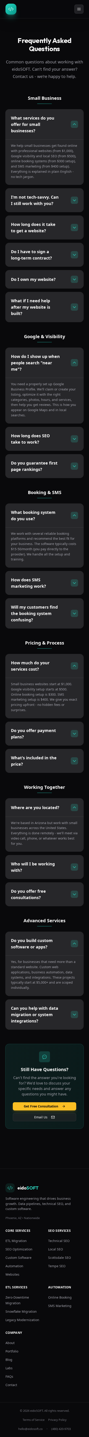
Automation (14, 1266)
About (10, 1343)
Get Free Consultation (41, 1106)
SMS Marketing (59, 1306)
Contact (11, 1385)
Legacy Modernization (22, 1320)
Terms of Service (33, 1420)
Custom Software (18, 1257)
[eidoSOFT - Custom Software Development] (12, 9)
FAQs (9, 1376)
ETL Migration (16, 1241)
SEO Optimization (18, 1249)
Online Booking (60, 1297)
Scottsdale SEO (59, 1257)
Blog (8, 1359)
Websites (12, 1274)
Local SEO (55, 1249)
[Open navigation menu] (79, 9)
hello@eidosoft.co (30, 1429)
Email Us (40, 1117)
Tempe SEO (56, 1266)
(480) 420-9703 (61, 1429)
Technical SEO (59, 1241)
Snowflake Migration (21, 1311)
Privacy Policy (57, 1420)
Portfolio (11, 1351)
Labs (9, 1368)
